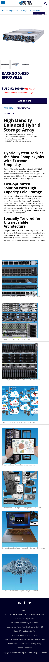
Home (24, 610)
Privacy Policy (36, 643)
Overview (8, 108)
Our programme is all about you (24, 635)
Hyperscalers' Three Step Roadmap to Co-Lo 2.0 (24, 627)
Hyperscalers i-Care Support (18, 643)
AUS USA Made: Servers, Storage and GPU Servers (24, 614)
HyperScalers (27, 652)
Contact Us (39, 14)
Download (9, 113)
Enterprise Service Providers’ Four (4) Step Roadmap (25, 639)
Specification (24, 108)
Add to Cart (24, 100)
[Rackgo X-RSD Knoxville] (5, 64)
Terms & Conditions (24, 648)
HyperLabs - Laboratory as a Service (25, 623)
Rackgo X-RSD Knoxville (30, 10)
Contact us (19, 618)
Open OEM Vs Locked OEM (24, 631)
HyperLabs (29, 618)
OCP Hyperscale (12, 10)
